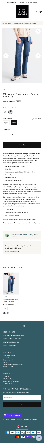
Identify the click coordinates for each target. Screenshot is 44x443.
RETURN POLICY (8, 383)
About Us (6, 377)
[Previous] (6, 55)
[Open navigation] (4, 12)
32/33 (14, 123)
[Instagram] (24, 326)
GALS (9, 23)
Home (4, 23)
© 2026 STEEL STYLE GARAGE (12, 419)
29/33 (6, 123)
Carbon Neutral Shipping (11, 381)
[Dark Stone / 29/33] (4, 313)
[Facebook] (19, 326)
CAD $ (22, 426)
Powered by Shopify (30, 419)
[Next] (38, 55)
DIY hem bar (9, 166)
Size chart (37, 118)
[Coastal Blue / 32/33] (7, 313)
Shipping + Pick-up (9, 379)
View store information (12, 251)
